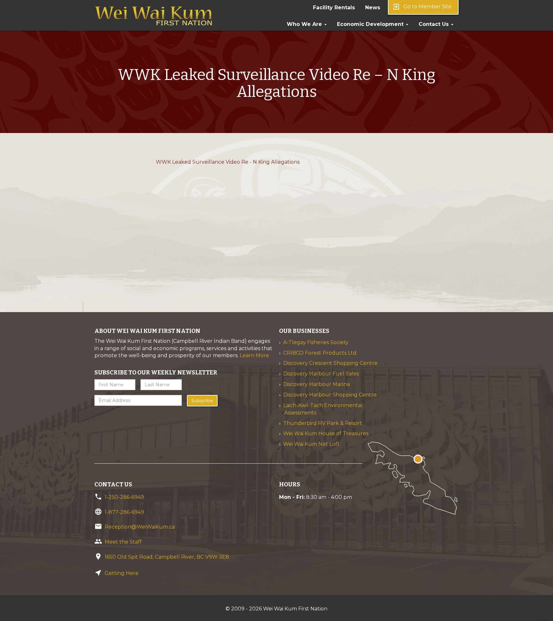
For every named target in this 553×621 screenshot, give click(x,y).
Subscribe (202, 401)
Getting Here (122, 573)
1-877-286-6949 (124, 512)
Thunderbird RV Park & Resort (322, 423)
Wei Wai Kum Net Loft (311, 444)
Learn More (254, 355)
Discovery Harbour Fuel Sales (321, 374)
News (372, 7)
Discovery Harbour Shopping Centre (330, 395)
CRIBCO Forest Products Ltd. (320, 353)
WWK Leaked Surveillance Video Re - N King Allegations (228, 162)
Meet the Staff (123, 542)
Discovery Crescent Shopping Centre (330, 363)
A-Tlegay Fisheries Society (316, 342)
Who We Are (305, 24)
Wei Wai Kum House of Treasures (325, 433)
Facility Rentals (334, 7)
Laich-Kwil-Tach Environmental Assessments (323, 409)
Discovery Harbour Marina (316, 384)
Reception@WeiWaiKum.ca (140, 527)
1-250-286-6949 (124, 497)
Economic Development (371, 24)
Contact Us (434, 24)
